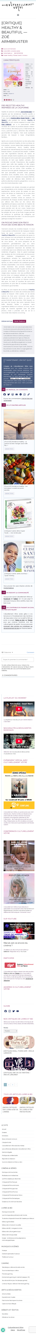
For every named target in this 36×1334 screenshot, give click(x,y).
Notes (6, 1028)
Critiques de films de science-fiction (12, 1195)
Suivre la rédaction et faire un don (12, 1162)
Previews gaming (7, 1274)
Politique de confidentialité (10, 1155)
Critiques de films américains (10, 1185)
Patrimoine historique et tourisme (12, 1300)
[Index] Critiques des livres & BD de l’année (10, 1110)
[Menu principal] (18, 15)
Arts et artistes (6, 1294)
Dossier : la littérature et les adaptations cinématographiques (14, 1239)
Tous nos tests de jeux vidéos (10, 1270)
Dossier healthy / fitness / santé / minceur (15, 55)
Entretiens (5, 1135)
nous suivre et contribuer (20, 378)
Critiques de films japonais (10, 1188)
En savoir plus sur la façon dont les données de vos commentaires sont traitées (18, 668)
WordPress (21, 1330)
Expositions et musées (8, 1297)
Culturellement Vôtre (15, 1327)
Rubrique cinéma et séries (9, 1172)
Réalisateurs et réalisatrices (10, 1175)
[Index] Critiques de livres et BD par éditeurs (27, 1110)
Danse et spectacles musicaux (11, 1253)
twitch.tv (6, 951)
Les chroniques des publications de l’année (14, 1215)
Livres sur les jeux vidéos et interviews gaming (15, 1283)
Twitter (15, 599)
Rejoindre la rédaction (8, 1158)
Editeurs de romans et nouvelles (11, 1225)
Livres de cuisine (15, 51)
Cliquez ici (11, 93)
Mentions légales (7, 1152)
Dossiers (4, 1132)
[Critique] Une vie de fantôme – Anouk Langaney (17, 1074)
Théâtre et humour (8, 1257)
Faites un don (20, 620)
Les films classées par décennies (11, 1179)
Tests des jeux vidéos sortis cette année (13, 1267)
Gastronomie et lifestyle (9, 1303)
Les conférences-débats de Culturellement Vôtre (16, 1149)
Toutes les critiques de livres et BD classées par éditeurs (18, 1218)
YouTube (23, 951)
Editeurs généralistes (8, 1221)
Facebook (7, 599)
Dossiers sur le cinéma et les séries (12, 1201)
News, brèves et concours (9, 1139)
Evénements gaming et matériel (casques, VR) (16, 1277)
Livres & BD (6, 51)
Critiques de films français (9, 1182)
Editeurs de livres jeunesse (9, 1235)
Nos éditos (5, 1314)
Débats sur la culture (8, 1317)
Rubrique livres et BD (8, 1212)
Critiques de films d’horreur (10, 1192)
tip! (10, 965)
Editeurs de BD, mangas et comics (12, 1228)
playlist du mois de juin (13, 719)
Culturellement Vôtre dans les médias (13, 1145)
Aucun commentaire (9, 49)
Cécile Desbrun (7, 53)
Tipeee (30, 620)
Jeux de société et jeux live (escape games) (14, 1280)
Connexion (30, 652)
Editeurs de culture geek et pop (11, 1231)
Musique (4, 1250)
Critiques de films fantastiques (11, 1198)
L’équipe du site (6, 1142)
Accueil (4, 1129)
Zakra (13, 1330)
